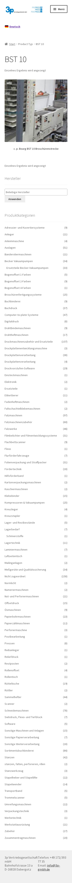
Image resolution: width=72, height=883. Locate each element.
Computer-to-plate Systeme (21, 315)
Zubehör (10, 831)
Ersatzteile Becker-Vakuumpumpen (27, 268)
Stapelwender (13, 784)
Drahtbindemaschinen (18, 328)
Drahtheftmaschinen (16, 335)
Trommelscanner (15, 797)
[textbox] (37, 192)
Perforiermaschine (16, 630)
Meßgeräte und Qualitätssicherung (25, 569)
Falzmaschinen (13, 415)
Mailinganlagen (13, 563)
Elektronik (11, 382)
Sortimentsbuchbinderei (19, 750)
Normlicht (10, 583)
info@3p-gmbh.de (49, 867)
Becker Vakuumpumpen (19, 261)
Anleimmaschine (14, 241)
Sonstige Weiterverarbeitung (22, 744)
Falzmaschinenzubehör (18, 422)
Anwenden (14, 199)
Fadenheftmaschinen (17, 402)
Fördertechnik (13, 469)
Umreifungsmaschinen (18, 804)
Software (10, 724)
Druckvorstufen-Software (20, 368)
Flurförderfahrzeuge (17, 455)
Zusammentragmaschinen (20, 838)
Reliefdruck (11, 657)
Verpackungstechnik (17, 811)
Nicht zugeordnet (15, 576)
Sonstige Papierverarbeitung (22, 737)
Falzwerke (11, 429)
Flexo (8, 449)
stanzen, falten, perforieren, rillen (25, 764)
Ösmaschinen (13, 610)
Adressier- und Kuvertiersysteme (25, 227)
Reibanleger (12, 650)
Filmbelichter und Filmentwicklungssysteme (31, 435)
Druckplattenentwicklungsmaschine (26, 348)
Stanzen (9, 757)
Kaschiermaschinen (16, 489)
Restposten (12, 663)
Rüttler (9, 690)
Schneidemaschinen (17, 710)
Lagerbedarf (12, 529)
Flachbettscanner (15, 442)
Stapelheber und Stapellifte (21, 777)
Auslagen (10, 247)
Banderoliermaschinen (18, 254)
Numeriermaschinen (16, 590)
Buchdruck (11, 308)
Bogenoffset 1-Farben (18, 274)
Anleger (9, 234)
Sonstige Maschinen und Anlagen (24, 730)
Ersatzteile (11, 388)
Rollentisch (11, 677)
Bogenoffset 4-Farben (18, 288)
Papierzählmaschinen (17, 623)
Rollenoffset (12, 670)
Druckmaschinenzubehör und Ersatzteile (29, 341)
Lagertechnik (12, 543)
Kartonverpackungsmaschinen (23, 482)
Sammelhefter (13, 697)
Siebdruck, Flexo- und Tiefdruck (23, 717)
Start (12, 44)
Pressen (10, 643)
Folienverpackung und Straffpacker (26, 462)
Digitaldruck (12, 321)
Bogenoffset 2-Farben (18, 281)
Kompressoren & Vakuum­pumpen (25, 502)
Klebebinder (12, 496)
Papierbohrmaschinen (18, 616)
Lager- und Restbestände (20, 522)
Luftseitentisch (13, 556)
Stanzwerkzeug (14, 771)
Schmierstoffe (14, 536)
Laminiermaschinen (16, 549)
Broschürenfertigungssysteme (23, 294)
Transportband (13, 791)
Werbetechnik (13, 818)
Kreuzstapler (12, 516)
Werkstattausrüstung (17, 824)
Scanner (9, 704)
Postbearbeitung (15, 636)
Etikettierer (11, 395)
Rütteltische (12, 683)
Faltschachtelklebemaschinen (22, 408)
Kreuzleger (11, 509)
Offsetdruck (12, 603)
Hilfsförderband (14, 476)
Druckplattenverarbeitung (20, 355)
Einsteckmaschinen (16, 375)
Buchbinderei (12, 301)
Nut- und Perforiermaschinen (22, 596)
